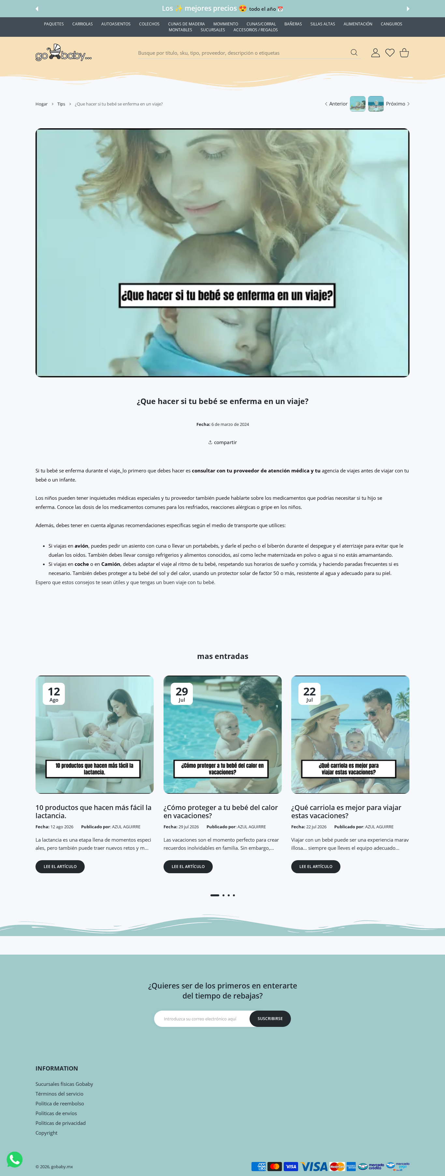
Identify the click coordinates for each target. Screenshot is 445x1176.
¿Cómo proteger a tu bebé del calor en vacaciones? (221, 811)
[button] (37, 8)
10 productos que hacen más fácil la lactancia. (93, 811)
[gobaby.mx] (64, 52)
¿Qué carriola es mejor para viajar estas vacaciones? (346, 811)
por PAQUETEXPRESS (288, 9)
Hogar (42, 104)
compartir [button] (225, 442)
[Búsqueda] (354, 52)
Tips (61, 104)
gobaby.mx (62, 1166)
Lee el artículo (60, 866)
